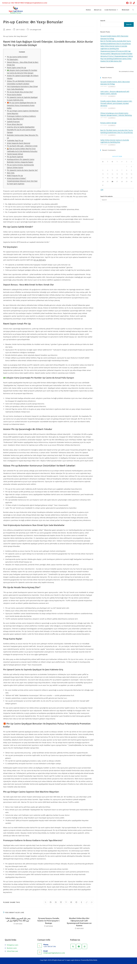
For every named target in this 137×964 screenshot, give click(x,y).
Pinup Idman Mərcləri (15, 124)
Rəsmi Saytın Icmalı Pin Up (16, 67)
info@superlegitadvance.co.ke (54, 953)
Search (102, 21)
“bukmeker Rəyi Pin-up (15, 140)
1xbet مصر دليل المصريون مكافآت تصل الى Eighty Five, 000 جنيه (18, 919)
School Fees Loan (12, 951)
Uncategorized (35, 30)
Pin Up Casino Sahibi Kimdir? (17, 57)
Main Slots (10, 173)
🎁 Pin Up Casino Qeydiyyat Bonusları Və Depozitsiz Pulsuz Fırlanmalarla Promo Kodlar (21, 105)
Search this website (106, 196)
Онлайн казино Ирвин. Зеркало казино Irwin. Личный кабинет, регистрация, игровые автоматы (116, 103)
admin (8, 30)
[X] (73, 946)
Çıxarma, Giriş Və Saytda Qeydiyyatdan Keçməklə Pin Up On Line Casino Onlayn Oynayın (21, 129)
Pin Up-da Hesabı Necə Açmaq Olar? (20, 92)
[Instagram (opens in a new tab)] (130, 3)
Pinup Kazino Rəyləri (14, 95)
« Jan (101, 189)
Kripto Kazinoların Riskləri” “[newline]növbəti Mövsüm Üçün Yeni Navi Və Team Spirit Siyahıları (22, 181)
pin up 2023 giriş (40, 260)
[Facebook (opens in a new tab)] (127, 3)
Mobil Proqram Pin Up (15, 175)
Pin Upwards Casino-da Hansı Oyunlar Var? (22, 170)
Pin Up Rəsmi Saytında (15, 157)
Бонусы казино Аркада (108, 123)
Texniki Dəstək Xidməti (15, 154)
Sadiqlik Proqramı (13, 122)
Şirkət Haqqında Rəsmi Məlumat (18, 143)
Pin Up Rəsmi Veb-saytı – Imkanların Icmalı (22, 146)
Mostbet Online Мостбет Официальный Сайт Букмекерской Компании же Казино (79, 922)
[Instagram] (84, 946)
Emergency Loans (12, 945)
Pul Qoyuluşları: (12, 59)
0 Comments (111, 86)
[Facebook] (78, 946)
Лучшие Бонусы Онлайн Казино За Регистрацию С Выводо (48, 920)
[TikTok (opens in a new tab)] (133, 3)
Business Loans (12, 948)
